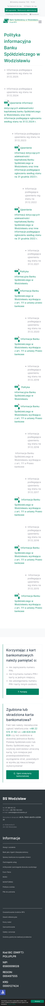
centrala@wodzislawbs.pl (17, 812)
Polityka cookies (11, 1004)
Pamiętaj (23, 692)
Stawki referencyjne (10, 917)
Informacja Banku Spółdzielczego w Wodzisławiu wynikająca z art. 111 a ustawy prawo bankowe (28, 298)
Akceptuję (37, 1001)
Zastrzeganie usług (10, 862)
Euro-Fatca (7, 872)
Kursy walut (7, 922)
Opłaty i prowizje (9, 932)
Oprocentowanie (9, 927)
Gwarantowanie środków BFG (14, 912)
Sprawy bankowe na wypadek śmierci (17, 857)
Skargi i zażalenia (9, 847)
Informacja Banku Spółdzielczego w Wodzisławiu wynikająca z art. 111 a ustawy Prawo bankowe (28, 347)
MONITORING (8, 882)
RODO (5, 877)
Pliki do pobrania (9, 892)
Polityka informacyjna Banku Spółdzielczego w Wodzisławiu (25, 277)
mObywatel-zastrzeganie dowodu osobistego (20, 867)
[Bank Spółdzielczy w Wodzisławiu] (22, 20)
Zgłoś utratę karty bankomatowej (23, 774)
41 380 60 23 (10, 808)
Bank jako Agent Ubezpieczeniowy (15, 852)
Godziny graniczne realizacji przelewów (17, 937)
